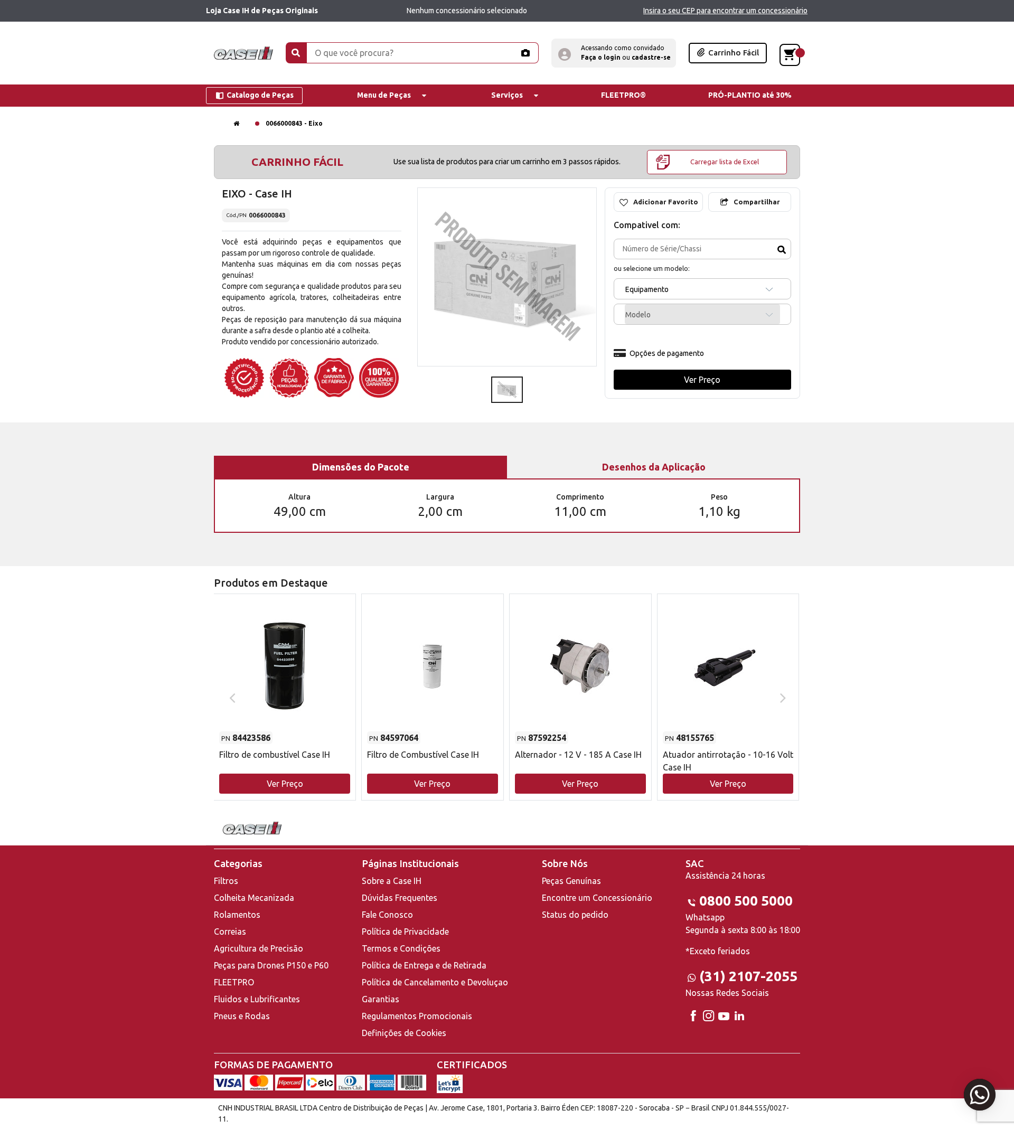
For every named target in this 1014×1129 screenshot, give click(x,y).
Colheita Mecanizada (254, 897)
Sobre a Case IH (391, 881)
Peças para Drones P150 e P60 (271, 965)
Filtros (226, 881)
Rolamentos (237, 914)
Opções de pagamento (667, 353)
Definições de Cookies (404, 1033)
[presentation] (231, 697)
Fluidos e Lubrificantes (257, 999)
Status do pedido (575, 914)
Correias (230, 931)
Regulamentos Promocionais (417, 1016)
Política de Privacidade (405, 931)
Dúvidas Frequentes (399, 897)
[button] (613, 53)
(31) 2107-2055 (748, 976)
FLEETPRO (234, 982)
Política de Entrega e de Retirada (424, 965)
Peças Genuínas (571, 881)
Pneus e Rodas (242, 1016)
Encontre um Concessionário (597, 897)
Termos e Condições (401, 948)
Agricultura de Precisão (258, 948)
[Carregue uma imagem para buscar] (525, 53)
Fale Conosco (387, 914)
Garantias (380, 999)
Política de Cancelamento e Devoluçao (435, 982)
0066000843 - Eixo (294, 123)
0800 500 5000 (746, 900)
